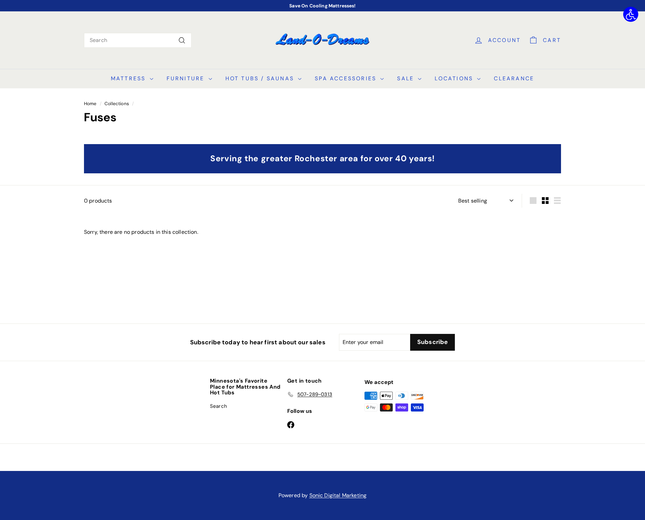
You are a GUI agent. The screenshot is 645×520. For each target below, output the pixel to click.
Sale (406, 78)
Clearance (514, 78)
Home (90, 103)
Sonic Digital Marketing (338, 495)
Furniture (187, 78)
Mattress (129, 78)
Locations (455, 78)
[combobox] (137, 40)
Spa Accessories (347, 78)
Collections (116, 103)
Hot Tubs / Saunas (261, 78)
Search (218, 406)
